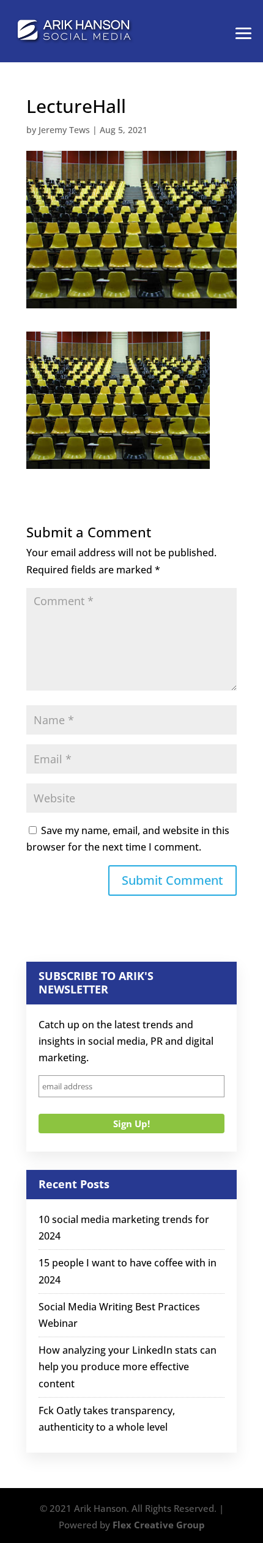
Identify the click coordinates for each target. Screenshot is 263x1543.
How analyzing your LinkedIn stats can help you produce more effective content (128, 1366)
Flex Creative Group (159, 1525)
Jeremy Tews (64, 130)
